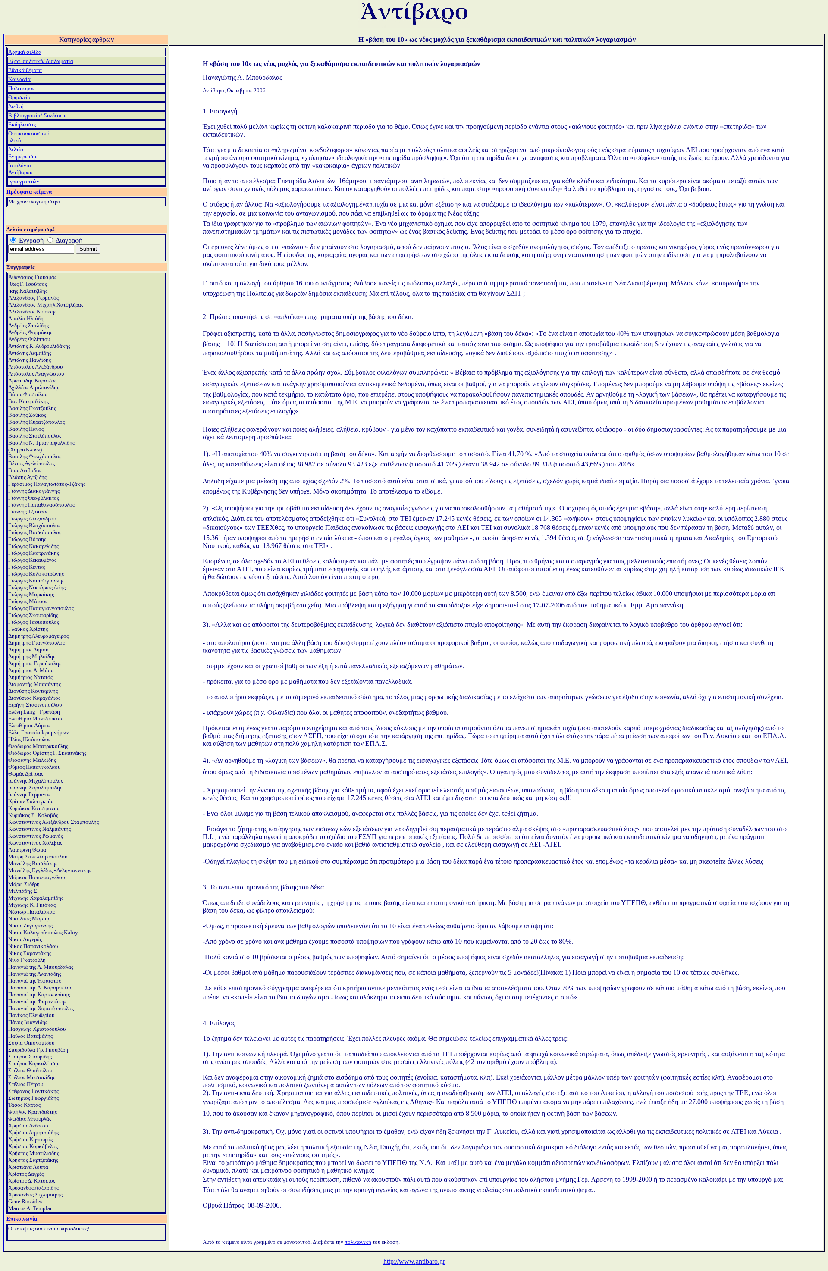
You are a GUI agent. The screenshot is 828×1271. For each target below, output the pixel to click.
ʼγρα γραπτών (23, 181)
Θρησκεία (19, 97)
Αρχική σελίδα (24, 52)
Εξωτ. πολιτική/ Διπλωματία (40, 61)
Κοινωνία (19, 79)
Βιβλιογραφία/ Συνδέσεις (37, 115)
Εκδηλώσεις (22, 124)
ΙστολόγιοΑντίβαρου (20, 168)
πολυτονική (358, 1242)
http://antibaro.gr (414, 1261)
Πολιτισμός (21, 88)
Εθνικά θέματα (25, 70)
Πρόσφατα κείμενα (29, 191)
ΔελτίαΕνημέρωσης (22, 153)
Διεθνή (16, 106)
